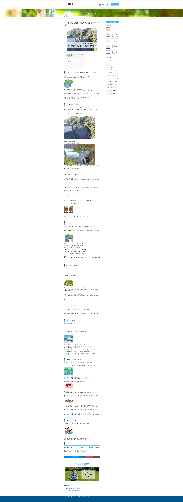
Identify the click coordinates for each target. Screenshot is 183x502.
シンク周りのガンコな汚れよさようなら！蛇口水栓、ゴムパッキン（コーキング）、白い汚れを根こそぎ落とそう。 (114, 35)
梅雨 (116, 82)
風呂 (114, 93)
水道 (116, 84)
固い (108, 81)
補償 (111, 90)
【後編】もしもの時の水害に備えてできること (73, 488)
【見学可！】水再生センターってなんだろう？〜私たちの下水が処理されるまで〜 (114, 41)
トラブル (116, 70)
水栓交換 (112, 84)
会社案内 (66, 496)
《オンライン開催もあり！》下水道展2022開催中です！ (114, 46)
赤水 (108, 93)
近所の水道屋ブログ (85, 496)
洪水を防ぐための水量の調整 (71, 65)
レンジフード (115, 75)
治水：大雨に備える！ (69, 64)
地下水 (112, 81)
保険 (117, 78)
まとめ (66, 68)
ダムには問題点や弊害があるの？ (70, 66)
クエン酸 (115, 67)
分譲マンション (113, 79)
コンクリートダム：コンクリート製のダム (73, 56)
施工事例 (72, 496)
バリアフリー (116, 72)
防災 (111, 93)
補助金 (115, 90)
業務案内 (69, 496)
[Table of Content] (83, 52)
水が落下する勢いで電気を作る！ (71, 63)
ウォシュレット (110, 67)
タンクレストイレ (110, 70)
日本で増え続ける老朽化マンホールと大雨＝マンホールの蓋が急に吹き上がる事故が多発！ (114, 52)
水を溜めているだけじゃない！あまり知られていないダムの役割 (75, 54)
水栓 (108, 84)
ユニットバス (109, 75)
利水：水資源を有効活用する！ (70, 61)
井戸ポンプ (109, 78)
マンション (115, 73)
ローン (108, 76)
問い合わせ (89, 496)
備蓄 (108, 79)
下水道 (117, 76)
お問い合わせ (115, 4)
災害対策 (109, 89)
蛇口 (108, 90)
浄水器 (108, 87)
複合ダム (68, 58)
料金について (76, 496)
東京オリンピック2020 (111, 82)
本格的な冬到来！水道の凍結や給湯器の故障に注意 (73, 490)
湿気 (115, 87)
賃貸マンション (110, 92)
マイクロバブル (110, 73)
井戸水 (114, 78)
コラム (98, 22)
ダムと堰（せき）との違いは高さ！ (72, 59)
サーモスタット (110, 69)
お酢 (111, 66)
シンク (115, 69)
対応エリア (79, 496)
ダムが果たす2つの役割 (69, 60)
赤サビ (115, 92)
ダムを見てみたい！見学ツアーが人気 (71, 67)
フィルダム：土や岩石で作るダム (71, 57)
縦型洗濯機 (113, 89)
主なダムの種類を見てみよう (70, 55)
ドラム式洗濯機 (110, 72)
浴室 (112, 87)
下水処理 (112, 76)
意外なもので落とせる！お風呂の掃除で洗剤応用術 (114, 29)
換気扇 (116, 81)
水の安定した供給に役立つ (70, 62)
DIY (108, 66)
